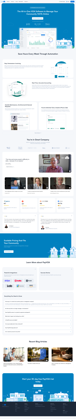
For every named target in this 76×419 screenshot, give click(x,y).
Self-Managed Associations (39, 404)
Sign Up (64, 407)
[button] (9, 1)
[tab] (38, 301)
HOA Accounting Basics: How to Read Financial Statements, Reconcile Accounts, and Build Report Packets (13, 365)
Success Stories (17, 407)
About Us (16, 404)
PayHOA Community (53, 409)
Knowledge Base (53, 407)
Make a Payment (65, 404)
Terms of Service (65, 411)
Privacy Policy (65, 412)
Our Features (26, 404)
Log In (64, 406)
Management (26, 409)
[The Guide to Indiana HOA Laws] (38, 354)
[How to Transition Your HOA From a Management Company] (62, 354)
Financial (26, 406)
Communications (27, 407)
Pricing (16, 406)
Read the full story (9, 166)
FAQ (15, 409)
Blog (51, 406)
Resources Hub (53, 404)
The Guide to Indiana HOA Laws (34, 363)
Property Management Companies (40, 406)
